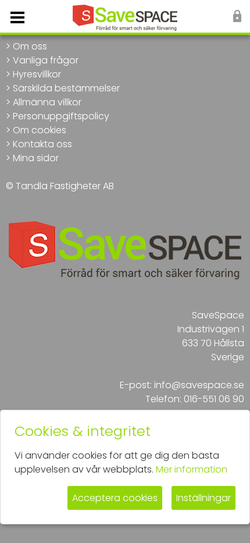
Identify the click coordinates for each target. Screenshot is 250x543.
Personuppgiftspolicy (61, 116)
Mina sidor (36, 158)
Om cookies (39, 130)
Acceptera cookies (115, 498)
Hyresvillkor (37, 74)
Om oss (30, 46)
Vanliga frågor (45, 60)
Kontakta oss (42, 144)
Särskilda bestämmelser (66, 88)
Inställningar (203, 498)
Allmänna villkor (47, 102)
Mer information (191, 469)
